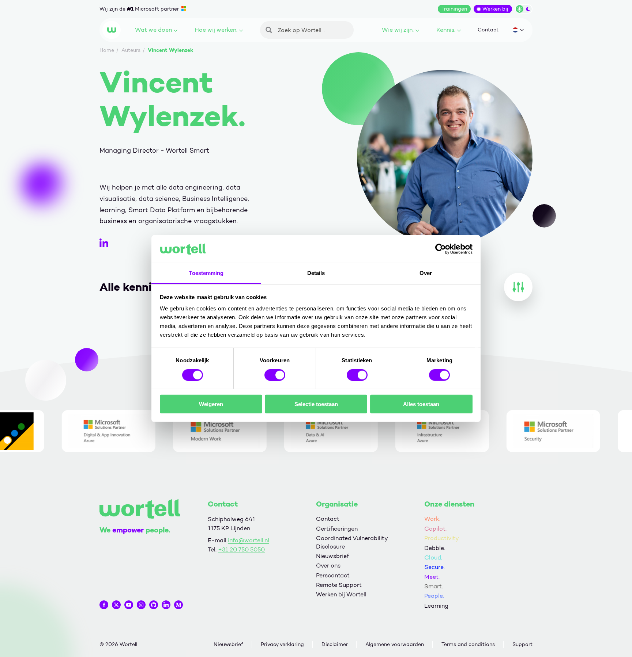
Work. (432, 518)
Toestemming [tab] (206, 273)
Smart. (433, 586)
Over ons (328, 565)
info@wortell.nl (248, 540)
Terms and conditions (468, 644)
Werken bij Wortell (341, 594)
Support (522, 644)
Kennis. (445, 29)
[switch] (274, 375)
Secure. (434, 567)
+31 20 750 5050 (241, 549)
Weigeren (211, 404)
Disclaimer (334, 644)
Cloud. (433, 557)
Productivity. (442, 538)
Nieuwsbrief (332, 556)
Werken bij (495, 9)
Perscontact (333, 575)
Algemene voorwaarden (394, 644)
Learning (436, 605)
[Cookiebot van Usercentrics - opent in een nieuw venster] (441, 249)
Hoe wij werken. (216, 29)
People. (434, 595)
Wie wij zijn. (398, 29)
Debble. (434, 548)
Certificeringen (337, 528)
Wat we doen (153, 29)
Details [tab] (316, 273)
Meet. (432, 576)
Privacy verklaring (282, 644)
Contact (488, 30)
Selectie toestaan (316, 404)
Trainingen (454, 9)
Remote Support (339, 584)
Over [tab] (426, 273)
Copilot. (435, 528)
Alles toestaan (421, 404)
